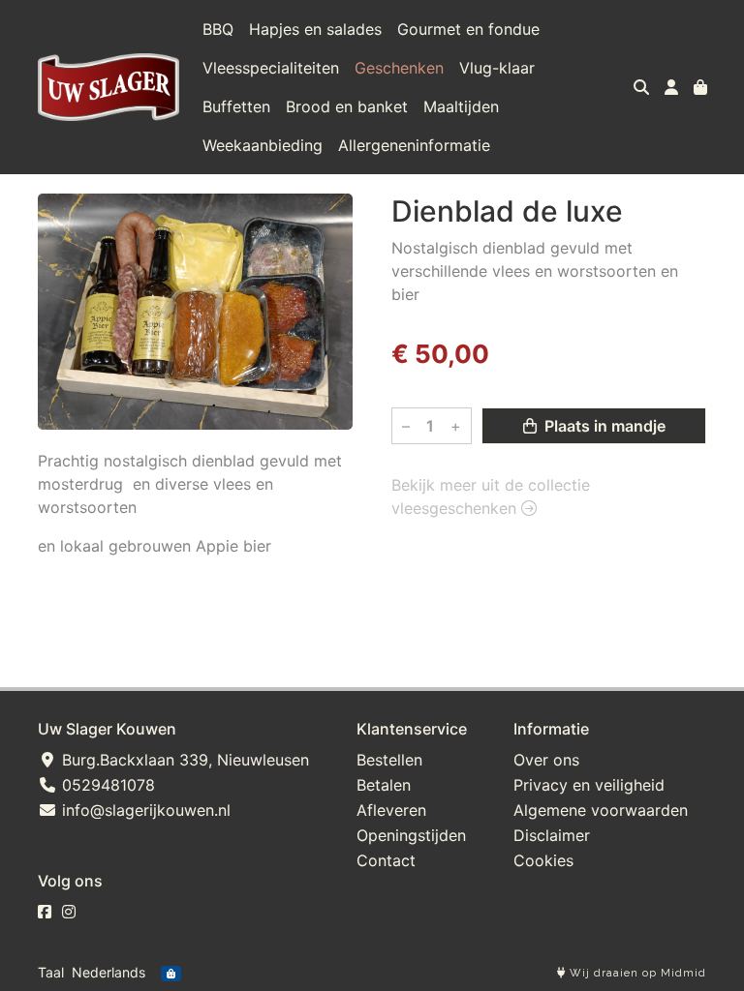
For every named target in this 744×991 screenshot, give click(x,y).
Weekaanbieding (262, 145)
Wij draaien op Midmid (636, 973)
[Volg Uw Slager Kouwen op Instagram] (69, 911)
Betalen (383, 785)
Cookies (543, 860)
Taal (51, 972)
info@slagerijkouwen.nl (144, 810)
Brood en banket (347, 106)
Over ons (546, 759)
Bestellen (389, 759)
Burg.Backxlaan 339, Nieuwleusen (183, 759)
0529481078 (106, 785)
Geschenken (399, 67)
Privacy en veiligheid (589, 785)
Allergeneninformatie (414, 145)
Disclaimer (551, 835)
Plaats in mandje (603, 425)
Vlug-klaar (497, 67)
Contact (386, 860)
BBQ (217, 29)
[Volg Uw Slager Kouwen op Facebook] (44, 911)
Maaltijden (461, 106)
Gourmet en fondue (468, 29)
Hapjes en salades (315, 29)
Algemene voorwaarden (600, 810)
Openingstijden (411, 835)
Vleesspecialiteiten (270, 67)
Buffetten (236, 106)
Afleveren (391, 810)
